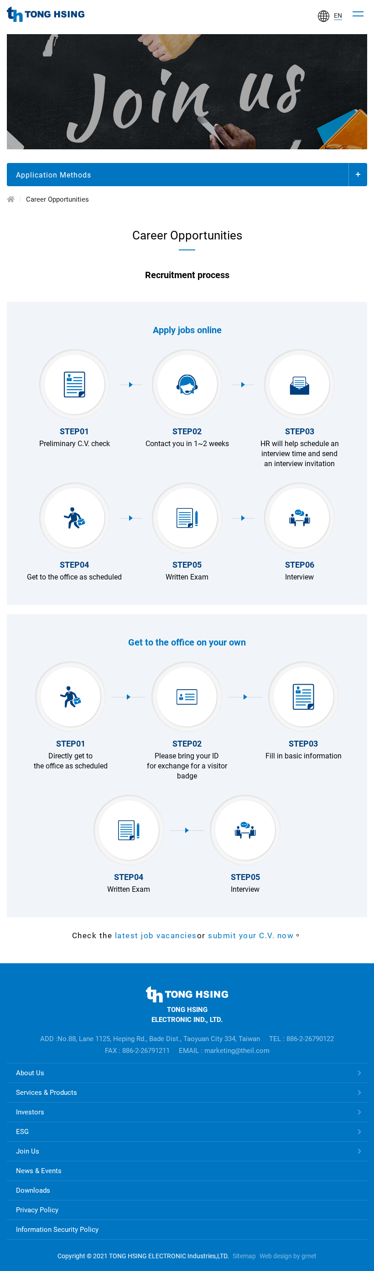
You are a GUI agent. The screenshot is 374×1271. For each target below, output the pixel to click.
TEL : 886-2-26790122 (301, 1039)
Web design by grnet (288, 1256)
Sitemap (244, 1256)
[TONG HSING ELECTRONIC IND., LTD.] (45, 14)
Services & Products (46, 1092)
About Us (30, 1073)
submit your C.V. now (250, 935)
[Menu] (358, 14)
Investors (30, 1112)
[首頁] (11, 199)
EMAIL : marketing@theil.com (224, 1051)
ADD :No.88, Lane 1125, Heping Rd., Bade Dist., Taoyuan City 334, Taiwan (150, 1039)
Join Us (27, 1151)
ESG (22, 1132)
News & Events (39, 1171)
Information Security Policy (57, 1229)
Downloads (33, 1190)
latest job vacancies (156, 935)
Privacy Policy (37, 1210)
